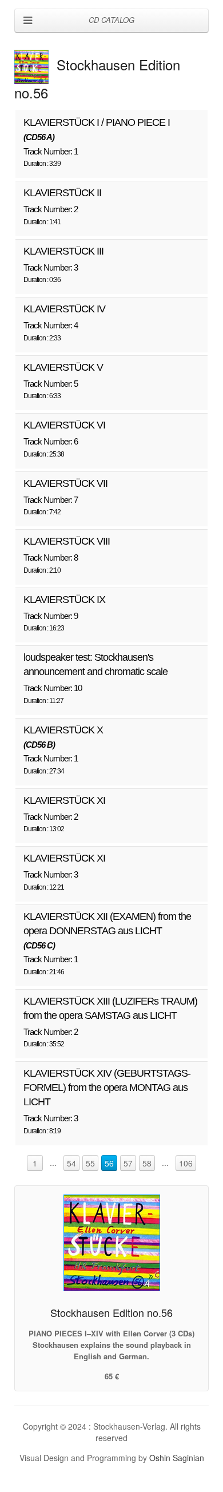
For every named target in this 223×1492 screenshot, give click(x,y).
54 (71, 1163)
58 (147, 1163)
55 (90, 1163)
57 (128, 1163)
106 (186, 1163)
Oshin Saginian (176, 1457)
